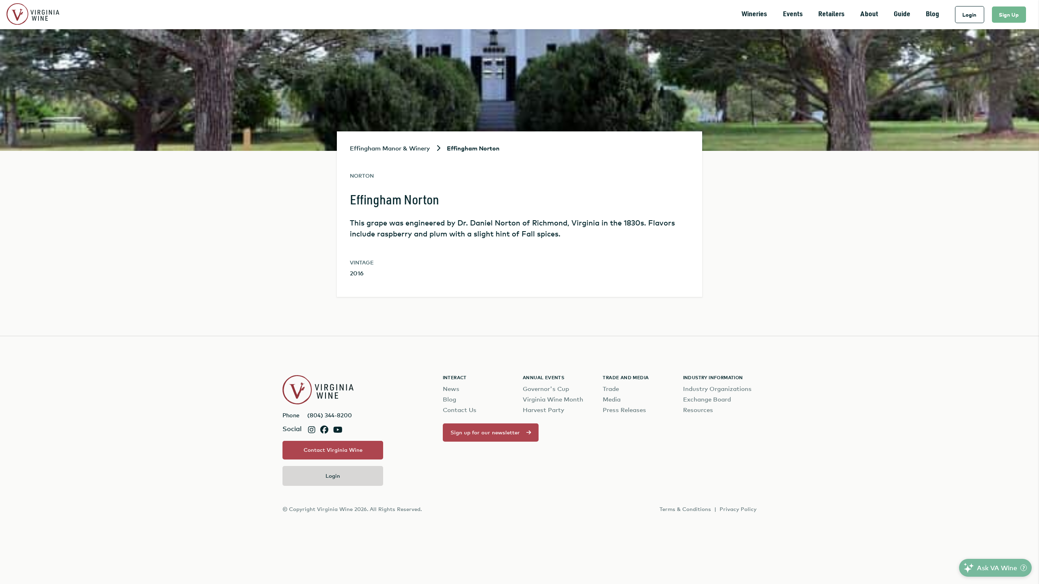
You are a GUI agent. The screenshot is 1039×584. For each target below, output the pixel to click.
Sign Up (1009, 14)
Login (969, 14)
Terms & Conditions (685, 509)
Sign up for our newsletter (485, 432)
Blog (932, 14)
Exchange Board (707, 399)
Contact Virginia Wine (333, 450)
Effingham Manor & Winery (390, 148)
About (869, 14)
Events (793, 14)
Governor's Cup (546, 388)
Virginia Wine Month (553, 399)
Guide (902, 14)
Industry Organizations (717, 388)
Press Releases (624, 409)
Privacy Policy (738, 509)
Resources (698, 409)
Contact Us (459, 409)
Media (612, 399)
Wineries (754, 14)
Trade (611, 388)
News (451, 388)
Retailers (831, 14)
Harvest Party (543, 409)
